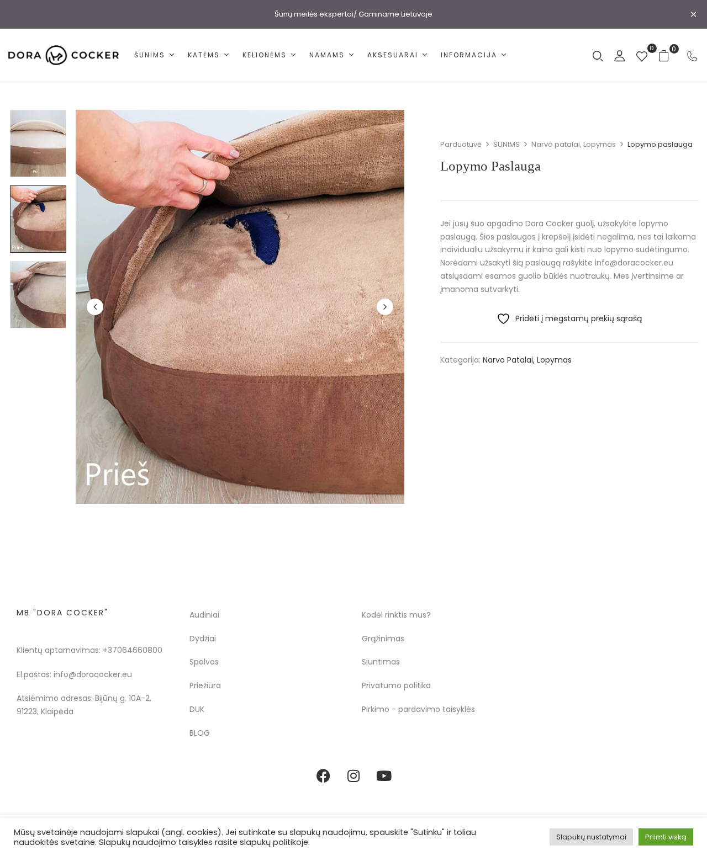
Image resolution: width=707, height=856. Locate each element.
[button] (668, 55)
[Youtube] (384, 776)
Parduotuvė (461, 144)
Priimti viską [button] (666, 837)
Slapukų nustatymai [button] (591, 837)
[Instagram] (353, 776)
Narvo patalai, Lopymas (573, 144)
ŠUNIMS (506, 144)
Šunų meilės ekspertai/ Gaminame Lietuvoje (353, 14)
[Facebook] (323, 776)
